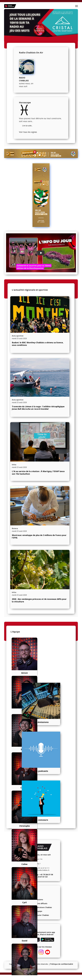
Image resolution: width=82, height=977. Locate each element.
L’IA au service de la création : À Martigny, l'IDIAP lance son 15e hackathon (38, 472)
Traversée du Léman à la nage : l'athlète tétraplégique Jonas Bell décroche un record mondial (38, 407)
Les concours (41, 819)
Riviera (15, 528)
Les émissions (41, 722)
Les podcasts (41, 771)
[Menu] (76, 6)
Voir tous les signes (28, 132)
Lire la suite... (27, 125)
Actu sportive (17, 336)
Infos (14, 464)
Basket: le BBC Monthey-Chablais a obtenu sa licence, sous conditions (37, 343)
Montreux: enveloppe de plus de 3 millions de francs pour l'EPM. (39, 536)
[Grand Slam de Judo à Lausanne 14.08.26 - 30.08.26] (41, 153)
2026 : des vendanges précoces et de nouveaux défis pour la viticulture (39, 600)
